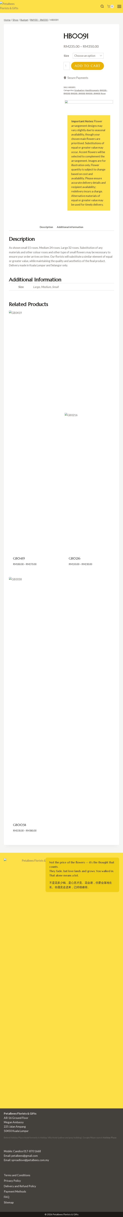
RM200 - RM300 (78, 93)
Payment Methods (15, 1191)
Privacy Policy (12, 1180)
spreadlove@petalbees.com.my (30, 1160)
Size (66, 55)
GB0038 (19, 825)
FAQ (6, 1197)
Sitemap (9, 1202)
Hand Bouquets (92, 90)
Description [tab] (46, 227)
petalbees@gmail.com (24, 1155)
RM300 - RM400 (93, 93)
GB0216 (74, 558)
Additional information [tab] (70, 227)
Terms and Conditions (17, 1175)
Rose (103, 93)
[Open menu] (119, 6)
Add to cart (87, 66)
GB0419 (19, 558)
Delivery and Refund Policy (20, 1186)
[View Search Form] (102, 6)
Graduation (79, 90)
